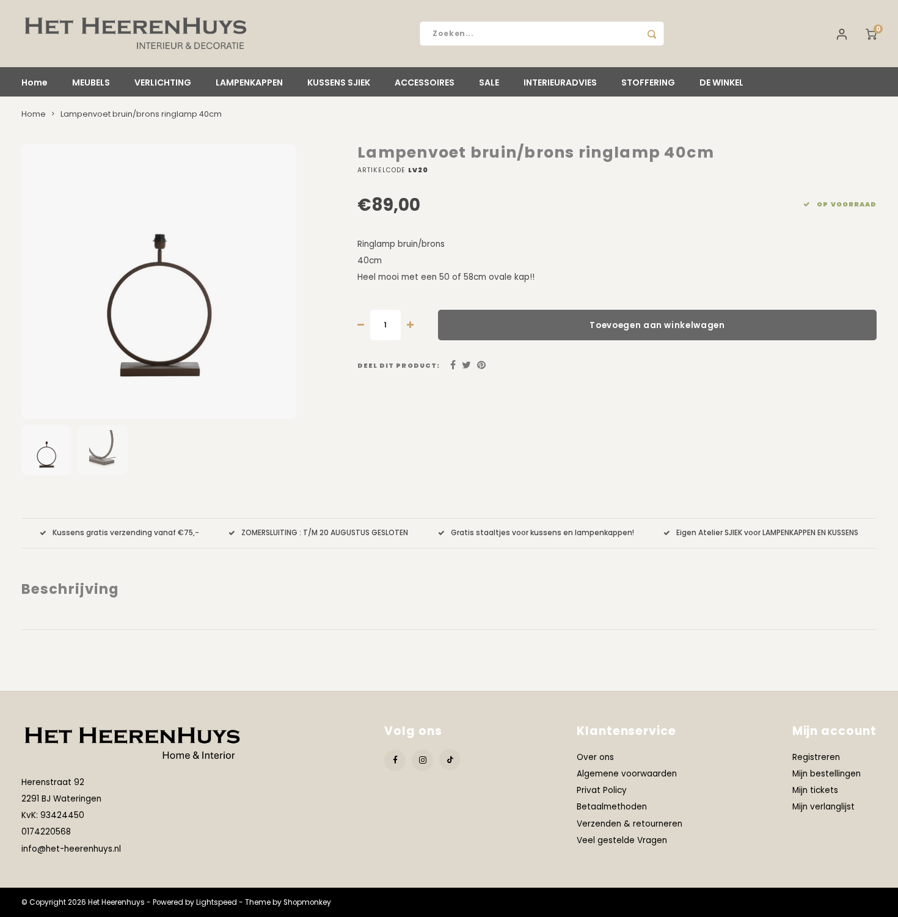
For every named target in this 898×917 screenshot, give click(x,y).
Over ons (595, 757)
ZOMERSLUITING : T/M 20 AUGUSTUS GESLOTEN (324, 533)
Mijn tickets (815, 790)
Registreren (816, 757)
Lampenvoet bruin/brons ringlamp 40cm (141, 114)
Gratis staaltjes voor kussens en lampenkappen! (542, 533)
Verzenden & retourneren (629, 824)
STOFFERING (648, 82)
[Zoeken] (652, 33)
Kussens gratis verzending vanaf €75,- (126, 533)
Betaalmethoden (612, 807)
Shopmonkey (307, 902)
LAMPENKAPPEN (249, 82)
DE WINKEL (721, 82)
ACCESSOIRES (424, 82)
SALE (489, 82)
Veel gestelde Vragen (622, 840)
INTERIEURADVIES (560, 82)
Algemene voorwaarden (627, 774)
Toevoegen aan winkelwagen (657, 325)
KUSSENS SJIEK (338, 82)
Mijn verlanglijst (823, 807)
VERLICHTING (162, 82)
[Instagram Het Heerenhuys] (422, 760)
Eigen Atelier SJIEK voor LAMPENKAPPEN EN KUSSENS (767, 533)
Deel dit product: (398, 365)
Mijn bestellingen (826, 774)
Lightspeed (216, 902)
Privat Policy (602, 790)
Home (34, 82)
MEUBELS (91, 82)
